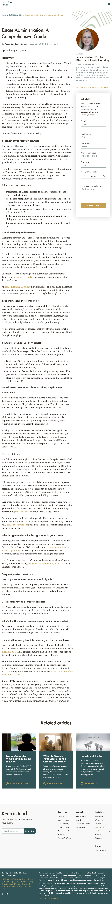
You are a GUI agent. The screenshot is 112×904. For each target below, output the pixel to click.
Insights (99, 812)
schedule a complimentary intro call (46, 563)
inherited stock (22, 511)
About (79, 812)
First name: (86, 133)
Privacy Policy (13, 882)
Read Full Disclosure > (48, 899)
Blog (102, 831)
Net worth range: (89, 171)
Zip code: (85, 162)
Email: (84, 121)
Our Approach (82, 816)
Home (4, 15)
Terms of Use (26, 882)
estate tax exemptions (17, 524)
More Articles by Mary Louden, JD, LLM (92, 87)
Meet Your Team (83, 824)
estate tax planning (11, 550)
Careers (99, 846)
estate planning (56, 547)
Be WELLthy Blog (16, 15)
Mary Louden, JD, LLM (16, 44)
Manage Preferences (10, 886)
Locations (80, 827)
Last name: (86, 143)
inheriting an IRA (10, 651)
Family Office (63, 827)
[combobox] (93, 175)
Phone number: (88, 152)
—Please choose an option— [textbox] (93, 176)
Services (62, 812)
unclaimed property (22, 277)
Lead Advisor (100, 850)
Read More (91, 783)
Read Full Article (19, 783)
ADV (25, 879)
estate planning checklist (17, 286)
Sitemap (25, 884)
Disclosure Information (11, 879)
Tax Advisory (63, 824)
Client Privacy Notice (11, 884)
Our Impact (81, 820)
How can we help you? (92, 185)
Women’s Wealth (65, 838)
